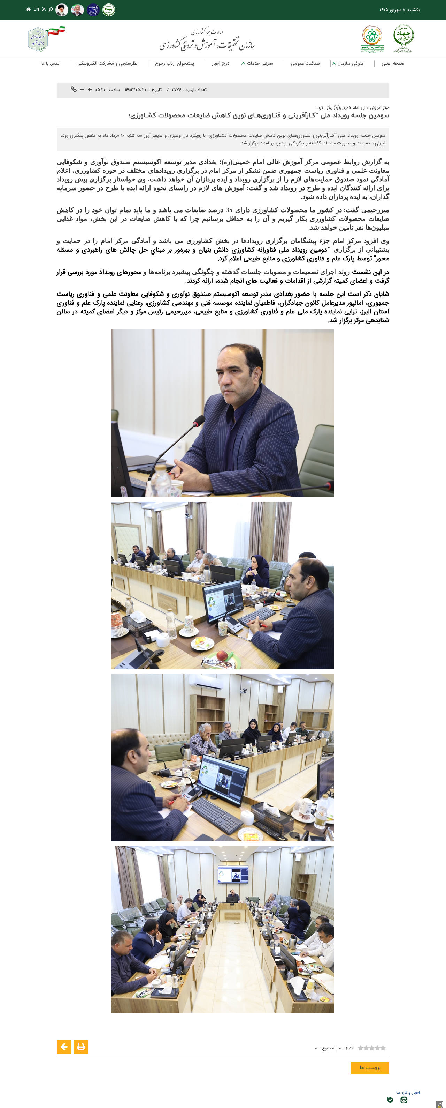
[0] (372, 1047)
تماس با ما (50, 63)
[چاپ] (81, 1047)
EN (36, 9)
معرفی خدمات (260, 63)
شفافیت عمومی (305, 63)
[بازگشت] (64, 1047)
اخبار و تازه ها (408, 1092)
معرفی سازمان (351, 63)
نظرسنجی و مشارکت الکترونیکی (107, 63)
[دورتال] (439, 1104)
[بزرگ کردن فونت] (90, 90)
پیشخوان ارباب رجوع (174, 63)
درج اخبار (220, 63)
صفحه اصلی (393, 63)
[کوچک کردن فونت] (82, 90)
